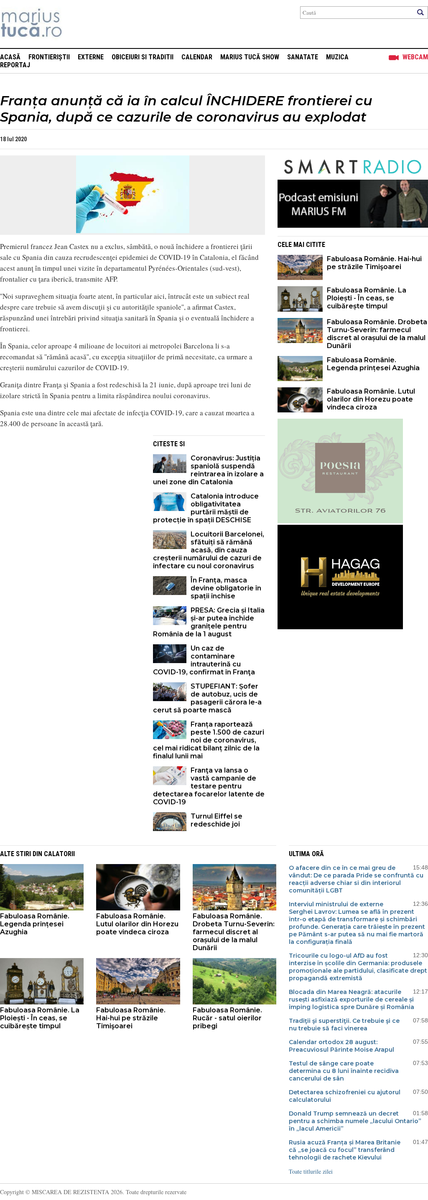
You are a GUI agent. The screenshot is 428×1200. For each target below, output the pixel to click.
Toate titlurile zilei (311, 1171)
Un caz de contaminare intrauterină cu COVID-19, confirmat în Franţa (204, 660)
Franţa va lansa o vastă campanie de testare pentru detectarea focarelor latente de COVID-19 (209, 786)
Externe (91, 57)
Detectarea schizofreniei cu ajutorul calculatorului (344, 1095)
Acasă (10, 57)
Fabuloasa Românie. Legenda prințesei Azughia (373, 364)
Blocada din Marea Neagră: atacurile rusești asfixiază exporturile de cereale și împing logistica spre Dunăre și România (351, 999)
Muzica (337, 57)
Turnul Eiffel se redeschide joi (216, 820)
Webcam (415, 57)
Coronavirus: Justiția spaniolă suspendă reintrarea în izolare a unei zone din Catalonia (208, 470)
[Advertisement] (70, 493)
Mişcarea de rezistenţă (76, 24)
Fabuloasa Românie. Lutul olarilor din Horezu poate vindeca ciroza (371, 399)
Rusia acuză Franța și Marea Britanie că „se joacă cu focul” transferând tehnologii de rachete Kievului (344, 1150)
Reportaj (15, 65)
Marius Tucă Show (249, 57)
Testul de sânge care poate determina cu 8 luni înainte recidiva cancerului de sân (344, 1071)
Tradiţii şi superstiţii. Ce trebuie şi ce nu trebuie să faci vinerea (344, 1024)
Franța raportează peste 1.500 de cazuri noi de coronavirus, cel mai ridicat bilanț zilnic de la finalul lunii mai (208, 740)
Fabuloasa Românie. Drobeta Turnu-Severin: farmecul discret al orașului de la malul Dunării (377, 334)
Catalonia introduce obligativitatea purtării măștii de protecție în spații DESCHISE (206, 508)
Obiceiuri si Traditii (142, 57)
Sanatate (302, 57)
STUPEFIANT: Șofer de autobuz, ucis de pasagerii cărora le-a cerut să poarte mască (207, 698)
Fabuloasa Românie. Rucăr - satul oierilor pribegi (227, 1018)
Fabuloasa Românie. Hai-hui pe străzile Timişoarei (374, 263)
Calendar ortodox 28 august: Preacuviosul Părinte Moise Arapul (341, 1045)
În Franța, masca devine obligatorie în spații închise (226, 588)
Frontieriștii (49, 57)
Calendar (196, 57)
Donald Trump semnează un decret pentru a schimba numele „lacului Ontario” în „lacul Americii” (355, 1121)
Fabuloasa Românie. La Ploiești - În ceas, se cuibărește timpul (366, 298)
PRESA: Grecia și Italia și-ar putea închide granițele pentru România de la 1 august (209, 622)
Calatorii (59, 854)
